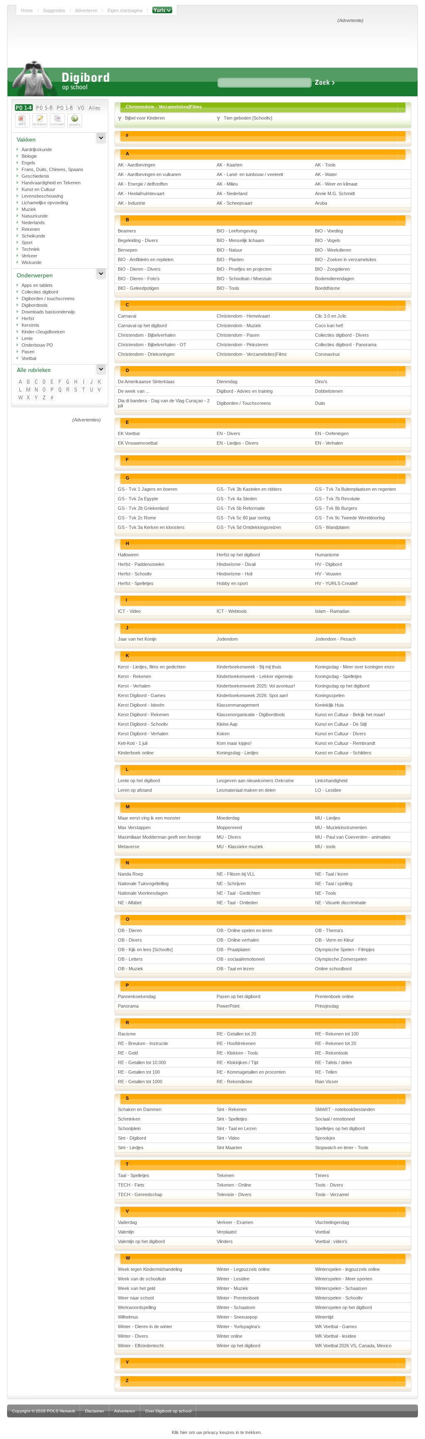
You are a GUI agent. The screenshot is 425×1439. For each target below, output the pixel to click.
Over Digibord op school (168, 1411)
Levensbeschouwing (42, 195)
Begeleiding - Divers (138, 240)
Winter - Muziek (232, 1288)
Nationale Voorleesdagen (143, 893)
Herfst (28, 318)
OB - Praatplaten (233, 949)
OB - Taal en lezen (235, 968)
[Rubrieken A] (21, 382)
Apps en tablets (37, 285)
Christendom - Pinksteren (242, 344)
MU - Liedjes (327, 817)
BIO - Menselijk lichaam (240, 240)
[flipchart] (57, 120)
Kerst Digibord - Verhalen (143, 733)
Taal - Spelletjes (133, 1175)
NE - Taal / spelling (333, 883)
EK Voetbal (128, 433)
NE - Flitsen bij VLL (236, 873)
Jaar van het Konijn (137, 638)
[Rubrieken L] (21, 390)
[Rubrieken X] (29, 398)
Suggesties (54, 10)
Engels (28, 162)
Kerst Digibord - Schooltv (143, 724)
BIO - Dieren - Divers (139, 269)
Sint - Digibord (132, 1138)
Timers (322, 1175)
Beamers (127, 230)
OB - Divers (130, 939)
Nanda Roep (130, 873)
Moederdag (228, 817)
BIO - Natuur (229, 249)
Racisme (127, 1033)
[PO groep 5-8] (44, 107)
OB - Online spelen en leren (244, 930)
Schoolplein (129, 1128)
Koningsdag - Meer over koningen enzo (354, 666)
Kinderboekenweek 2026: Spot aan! (252, 695)
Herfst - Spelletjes (136, 583)
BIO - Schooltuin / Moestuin (244, 278)
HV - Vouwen (328, 573)
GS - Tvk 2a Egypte (138, 498)
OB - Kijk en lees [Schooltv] (145, 949)
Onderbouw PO (37, 345)
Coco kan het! (329, 325)
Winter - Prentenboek (238, 1297)
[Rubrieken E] (52, 382)
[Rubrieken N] (37, 390)
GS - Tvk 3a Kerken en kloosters (151, 527)
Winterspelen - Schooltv (339, 1297)
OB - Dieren (130, 930)
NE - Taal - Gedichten (238, 893)
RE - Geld (128, 1052)
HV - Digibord (328, 564)
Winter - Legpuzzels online (243, 1269)
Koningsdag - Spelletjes (338, 676)
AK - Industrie (131, 203)
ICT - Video (129, 611)
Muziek (29, 209)
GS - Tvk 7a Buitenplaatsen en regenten (355, 489)
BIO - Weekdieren (333, 249)
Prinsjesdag (327, 1005)
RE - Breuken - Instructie (143, 1043)
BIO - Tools (228, 288)
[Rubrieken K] (100, 382)
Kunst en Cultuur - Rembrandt (345, 743)
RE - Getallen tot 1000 (140, 1081)
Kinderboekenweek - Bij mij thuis (249, 666)
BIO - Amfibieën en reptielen (145, 259)
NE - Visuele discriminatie (340, 902)
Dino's (321, 381)
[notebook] (39, 120)
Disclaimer (94, 1411)
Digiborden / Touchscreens (244, 403)
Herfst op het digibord (238, 554)
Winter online (229, 1336)
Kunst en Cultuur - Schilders (343, 752)
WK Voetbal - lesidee (335, 1336)
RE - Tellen (326, 1071)
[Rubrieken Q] (60, 390)
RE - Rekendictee (234, 1081)
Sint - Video (228, 1138)
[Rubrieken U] (92, 390)
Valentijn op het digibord (141, 1241)
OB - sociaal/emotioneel (240, 959)
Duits (320, 403)
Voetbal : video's (331, 1241)
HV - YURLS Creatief (336, 583)
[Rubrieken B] (29, 382)
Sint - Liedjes (131, 1147)
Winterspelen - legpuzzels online (347, 1269)
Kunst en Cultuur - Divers (340, 733)
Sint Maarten (229, 1147)
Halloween (128, 554)
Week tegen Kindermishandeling (150, 1269)
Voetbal (29, 358)
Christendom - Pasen (238, 335)
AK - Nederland (232, 193)
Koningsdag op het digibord (342, 685)
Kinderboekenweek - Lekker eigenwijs (255, 676)
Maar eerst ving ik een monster (149, 817)
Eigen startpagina (124, 10)
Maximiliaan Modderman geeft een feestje (159, 837)
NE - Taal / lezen (331, 873)
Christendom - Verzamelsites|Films (252, 354)
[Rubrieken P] (52, 390)
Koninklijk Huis (329, 704)
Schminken (129, 1118)
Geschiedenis (35, 176)
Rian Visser (326, 1081)
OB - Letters (130, 959)
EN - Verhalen (329, 443)
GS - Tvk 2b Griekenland (143, 508)
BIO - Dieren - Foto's (139, 278)
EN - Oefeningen (332, 433)
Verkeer (29, 255)
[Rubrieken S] (76, 390)
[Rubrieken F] (60, 382)
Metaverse (128, 846)
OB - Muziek (130, 968)
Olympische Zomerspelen (341, 959)
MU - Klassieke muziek (240, 846)
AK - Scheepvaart (234, 203)
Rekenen (31, 229)
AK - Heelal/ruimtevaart (141, 193)
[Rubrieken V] (100, 390)
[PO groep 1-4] (24, 107)
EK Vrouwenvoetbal (137, 443)
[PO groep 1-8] (65, 107)
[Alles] (94, 107)
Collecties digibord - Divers (342, 335)
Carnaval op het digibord (142, 325)
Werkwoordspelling (137, 1307)
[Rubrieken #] (52, 398)
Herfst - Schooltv (135, 573)
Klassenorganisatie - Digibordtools (251, 714)
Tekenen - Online (234, 1184)
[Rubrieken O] (45, 390)
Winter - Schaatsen (236, 1307)
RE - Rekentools (331, 1052)
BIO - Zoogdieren (332, 269)
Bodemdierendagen (334, 278)
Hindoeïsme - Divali (236, 564)
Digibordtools (35, 305)
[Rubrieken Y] (37, 398)
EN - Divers (228, 433)
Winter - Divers (133, 1336)
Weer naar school (136, 1297)
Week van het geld (136, 1288)
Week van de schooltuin (142, 1278)
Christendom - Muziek (239, 325)
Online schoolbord (333, 968)
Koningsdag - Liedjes (238, 752)
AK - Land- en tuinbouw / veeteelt (250, 174)
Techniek (31, 249)
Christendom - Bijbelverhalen (147, 335)
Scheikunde (33, 235)
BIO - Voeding (329, 230)
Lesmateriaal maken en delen (246, 790)
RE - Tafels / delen (333, 1062)
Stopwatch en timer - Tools (342, 1147)
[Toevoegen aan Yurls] (162, 10)
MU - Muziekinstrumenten (341, 827)
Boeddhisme (327, 288)
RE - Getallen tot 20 (236, 1033)
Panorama (128, 1005)
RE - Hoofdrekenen (236, 1043)
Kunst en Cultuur (38, 189)
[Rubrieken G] (68, 382)
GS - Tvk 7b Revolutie (337, 498)
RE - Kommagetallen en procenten (251, 1071)
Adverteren (86, 10)
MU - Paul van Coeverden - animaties (353, 837)
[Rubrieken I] (84, 382)
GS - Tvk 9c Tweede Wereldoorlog (350, 517)
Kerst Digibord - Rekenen (143, 714)
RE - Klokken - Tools (237, 1052)
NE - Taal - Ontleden (237, 902)
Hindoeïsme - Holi (234, 573)
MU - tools (325, 846)
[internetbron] (74, 120)
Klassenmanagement (238, 704)
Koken (223, 733)
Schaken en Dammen (139, 1109)
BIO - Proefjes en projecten (244, 269)
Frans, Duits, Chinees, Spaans (52, 169)
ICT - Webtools (232, 611)
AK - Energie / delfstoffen (143, 183)
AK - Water (326, 174)
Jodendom (227, 638)
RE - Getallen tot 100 (139, 1071)
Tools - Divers (329, 1184)
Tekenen (225, 1175)
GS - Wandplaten (332, 527)
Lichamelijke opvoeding (45, 202)
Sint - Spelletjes (232, 1118)
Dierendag (227, 381)
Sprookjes (325, 1138)
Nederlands (33, 222)
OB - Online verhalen (238, 939)
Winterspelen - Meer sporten (343, 1278)
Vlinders (225, 1241)
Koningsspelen (329, 695)
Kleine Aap (227, 724)
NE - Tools (325, 893)
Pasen (28, 351)
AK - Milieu (227, 183)
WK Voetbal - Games (336, 1326)
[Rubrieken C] (37, 382)
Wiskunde (32, 262)
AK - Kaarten (229, 164)
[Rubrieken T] (84, 390)
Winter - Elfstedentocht (141, 1345)
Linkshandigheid (331, 780)
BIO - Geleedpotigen (138, 288)
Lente (27, 338)
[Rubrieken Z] (45, 398)
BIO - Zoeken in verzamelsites (345, 259)
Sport (27, 242)
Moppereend (229, 827)
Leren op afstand (135, 790)
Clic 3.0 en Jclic (331, 315)
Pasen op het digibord (238, 996)
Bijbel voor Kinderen (145, 117)
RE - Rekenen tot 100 (337, 1033)
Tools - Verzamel (332, 1194)
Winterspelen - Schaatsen (341, 1288)
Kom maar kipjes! (234, 743)
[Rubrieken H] (76, 382)
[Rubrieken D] (45, 382)
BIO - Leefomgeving (237, 230)
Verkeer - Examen (235, 1222)
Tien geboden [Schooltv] (248, 117)
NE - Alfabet (130, 902)
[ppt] (22, 120)
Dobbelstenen (329, 391)
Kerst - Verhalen (134, 685)
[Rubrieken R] (68, 390)
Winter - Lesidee (233, 1278)
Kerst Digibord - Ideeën (141, 704)
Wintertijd (324, 1316)
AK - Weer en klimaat (336, 183)
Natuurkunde (35, 215)
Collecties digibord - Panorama (345, 344)
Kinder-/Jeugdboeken (43, 331)
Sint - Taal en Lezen (236, 1128)
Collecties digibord (40, 291)
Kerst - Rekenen (134, 676)
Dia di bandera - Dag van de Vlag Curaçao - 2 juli (164, 403)
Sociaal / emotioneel (335, 1118)
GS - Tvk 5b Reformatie (241, 508)
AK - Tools (325, 164)
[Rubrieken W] (21, 398)
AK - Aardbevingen (136, 164)
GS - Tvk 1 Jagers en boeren (147, 489)
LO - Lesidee (328, 790)
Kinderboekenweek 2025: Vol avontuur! (256, 685)
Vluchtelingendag (332, 1222)
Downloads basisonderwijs (48, 311)
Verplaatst (227, 1231)
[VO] (80, 107)
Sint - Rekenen (232, 1109)
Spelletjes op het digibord (340, 1128)
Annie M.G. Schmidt (335, 193)
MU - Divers (229, 837)
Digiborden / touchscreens (48, 298)
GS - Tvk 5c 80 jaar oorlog (243, 517)
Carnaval (127, 315)
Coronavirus (327, 354)
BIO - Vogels (327, 240)
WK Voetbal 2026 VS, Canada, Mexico (353, 1345)
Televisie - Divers (234, 1194)
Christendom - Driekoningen (146, 354)
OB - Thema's (329, 930)
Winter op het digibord (238, 1345)
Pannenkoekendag (137, 996)
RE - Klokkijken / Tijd (237, 1062)
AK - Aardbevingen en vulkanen (149, 174)
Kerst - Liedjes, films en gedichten (152, 666)
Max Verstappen (134, 827)
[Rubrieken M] (29, 390)
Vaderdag (127, 1222)
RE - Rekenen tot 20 (335, 1043)
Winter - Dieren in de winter (145, 1326)
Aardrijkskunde (37, 149)
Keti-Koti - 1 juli (132, 743)
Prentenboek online (334, 996)
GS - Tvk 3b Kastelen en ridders (249, 489)
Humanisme (327, 554)
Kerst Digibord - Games (142, 695)
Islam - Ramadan (332, 611)
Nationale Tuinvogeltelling (143, 883)
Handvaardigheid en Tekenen (51, 182)
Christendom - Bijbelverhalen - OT (152, 344)
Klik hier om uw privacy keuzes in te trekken (216, 1432)
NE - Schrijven (231, 883)
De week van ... (133, 391)
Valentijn (126, 1231)
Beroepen (127, 249)
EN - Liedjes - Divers (238, 443)
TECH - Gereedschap (140, 1194)
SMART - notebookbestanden (345, 1109)
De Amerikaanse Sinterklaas (146, 381)
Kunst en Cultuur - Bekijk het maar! (350, 714)
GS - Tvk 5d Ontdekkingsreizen (249, 527)
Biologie (29, 156)
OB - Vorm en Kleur (334, 939)
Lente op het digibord (139, 780)
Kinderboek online (136, 752)
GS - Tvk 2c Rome (137, 517)
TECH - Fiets (131, 1184)
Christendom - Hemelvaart (243, 315)
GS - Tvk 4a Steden (237, 498)
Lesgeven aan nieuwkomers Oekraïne (255, 780)
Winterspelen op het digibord (343, 1307)
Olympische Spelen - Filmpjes (345, 949)
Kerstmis (30, 325)
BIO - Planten (230, 259)
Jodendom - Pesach (335, 638)
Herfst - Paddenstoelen (141, 564)
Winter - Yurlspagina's (238, 1326)
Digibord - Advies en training (245, 391)
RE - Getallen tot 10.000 (142, 1062)
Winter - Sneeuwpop (237, 1316)
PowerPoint (228, 1005)
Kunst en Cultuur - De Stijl (340, 724)
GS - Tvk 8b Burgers (336, 508)
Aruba (321, 203)
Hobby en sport (232, 583)
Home (27, 10)
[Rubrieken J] (92, 382)
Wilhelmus (128, 1316)
